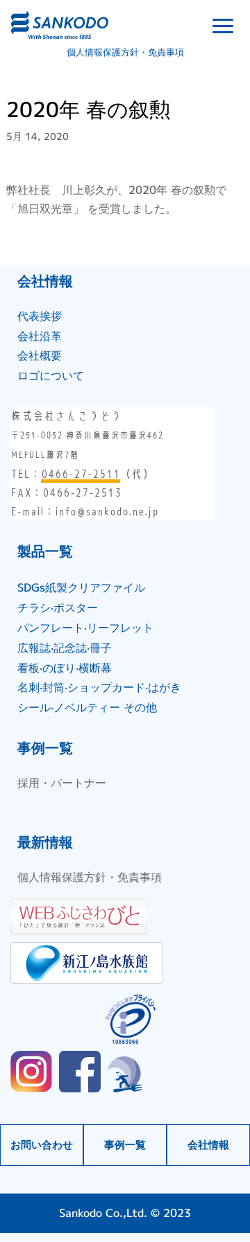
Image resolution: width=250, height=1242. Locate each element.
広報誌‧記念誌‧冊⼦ (64, 647)
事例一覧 (125, 1144)
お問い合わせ (41, 1144)
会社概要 (39, 355)
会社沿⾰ (39, 336)
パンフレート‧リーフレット (85, 627)
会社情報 (208, 1144)
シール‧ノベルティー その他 (87, 707)
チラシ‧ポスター (57, 607)
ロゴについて (50, 375)
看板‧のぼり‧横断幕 (64, 667)
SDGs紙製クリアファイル (81, 587)
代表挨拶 (39, 315)
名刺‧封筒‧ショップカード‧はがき (99, 687)
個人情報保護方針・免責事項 (125, 52)
